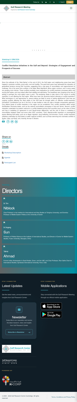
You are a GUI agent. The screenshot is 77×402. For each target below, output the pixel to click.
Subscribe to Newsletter (19, 332)
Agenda (7, 158)
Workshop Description (12, 153)
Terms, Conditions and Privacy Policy (63, 397)
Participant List (10, 163)
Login (70, 2)
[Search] (59, 2)
